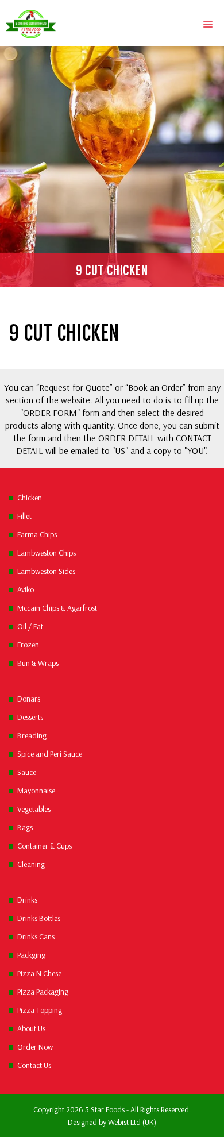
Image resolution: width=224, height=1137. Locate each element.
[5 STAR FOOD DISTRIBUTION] (31, 24)
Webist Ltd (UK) (132, 1122)
